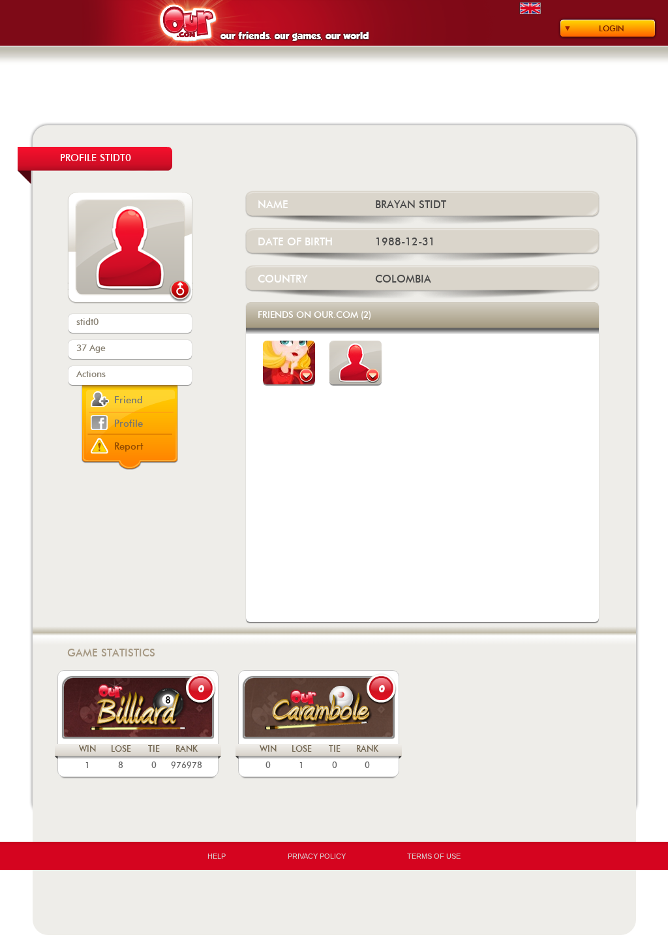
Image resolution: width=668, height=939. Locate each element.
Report (129, 447)
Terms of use (434, 856)
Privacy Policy (317, 856)
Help (216, 856)
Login (611, 29)
